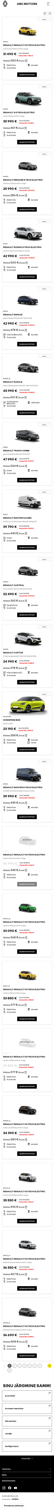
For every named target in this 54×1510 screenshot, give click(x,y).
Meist (4, 1475)
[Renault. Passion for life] (5, 4)
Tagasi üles (25, 1458)
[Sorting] (45, 13)
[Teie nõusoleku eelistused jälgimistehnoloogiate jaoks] (13, 1505)
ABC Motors (27, 4)
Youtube (15, 1488)
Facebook (10, 1488)
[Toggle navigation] (48, 3)
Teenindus (6, 1469)
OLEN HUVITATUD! (27, 75)
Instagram (4, 1488)
